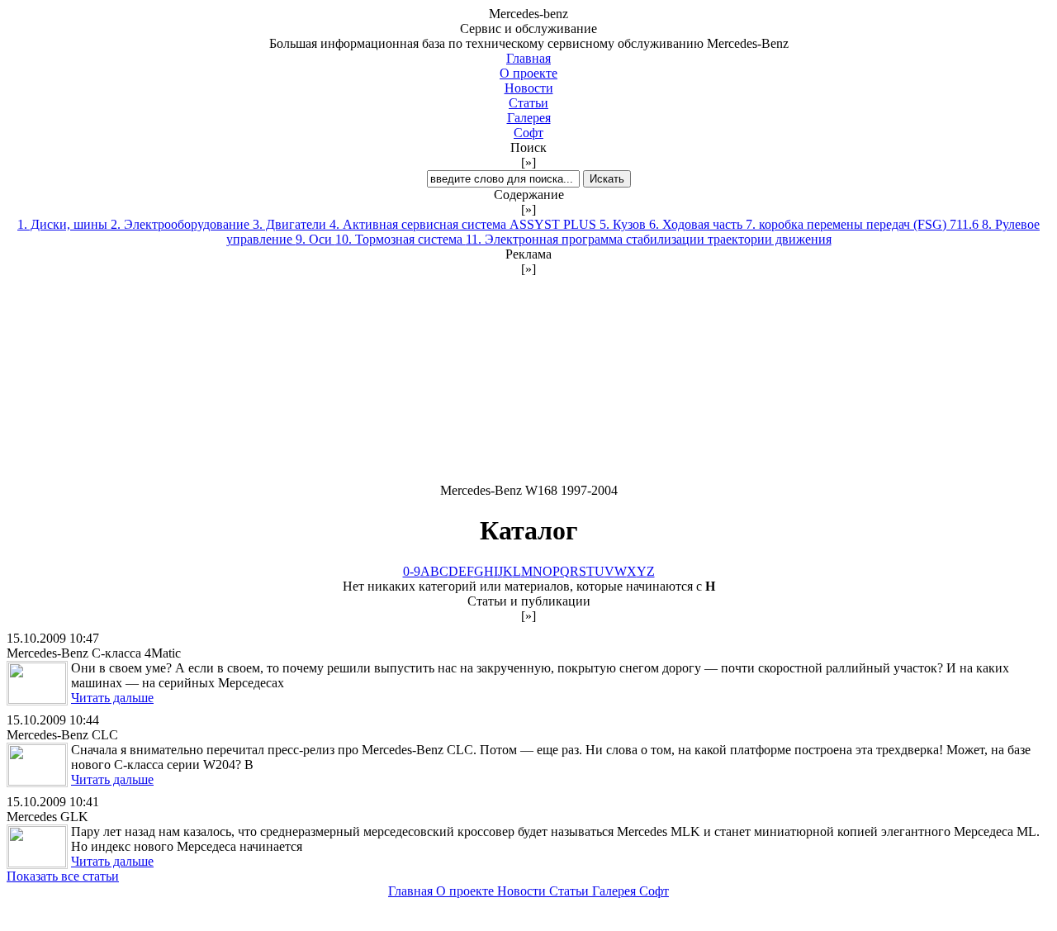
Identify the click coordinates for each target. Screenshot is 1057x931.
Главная (528, 58)
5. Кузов (624, 224)
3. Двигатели (291, 224)
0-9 (411, 571)
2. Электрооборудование (182, 224)
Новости (529, 88)
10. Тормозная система (400, 239)
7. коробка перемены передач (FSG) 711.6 (864, 224)
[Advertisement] (528, 380)
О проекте (528, 73)
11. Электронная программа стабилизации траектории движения (649, 239)
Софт (528, 133)
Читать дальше (112, 698)
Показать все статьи (63, 876)
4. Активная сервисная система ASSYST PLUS (464, 224)
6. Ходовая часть (697, 224)
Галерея (529, 118)
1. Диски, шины (64, 224)
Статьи (528, 103)
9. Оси (315, 239)
